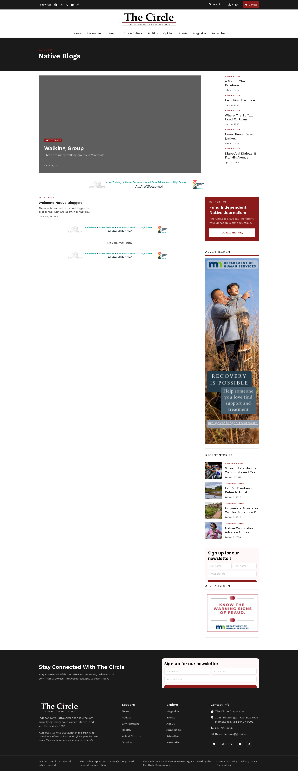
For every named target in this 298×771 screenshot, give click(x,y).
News (77, 33)
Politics (153, 33)
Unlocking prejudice (240, 100)
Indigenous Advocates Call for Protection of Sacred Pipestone (241, 512)
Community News (235, 483)
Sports (183, 33)
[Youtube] (72, 4)
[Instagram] (61, 4)
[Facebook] (55, 4)
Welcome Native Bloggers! (61, 203)
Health (113, 33)
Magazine (199, 33)
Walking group (64, 148)
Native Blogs (53, 140)
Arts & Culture (133, 33)
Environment (95, 33)
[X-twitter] (66, 4)
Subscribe (218, 33)
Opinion (168, 33)
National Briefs (234, 463)
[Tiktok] (77, 4)
